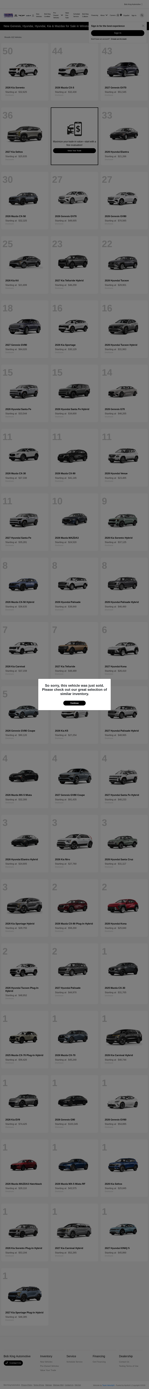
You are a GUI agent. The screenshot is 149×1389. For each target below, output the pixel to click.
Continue (74, 703)
